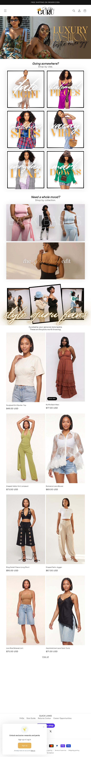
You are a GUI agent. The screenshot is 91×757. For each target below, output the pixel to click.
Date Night (12, 105)
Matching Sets (14, 145)
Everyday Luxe (13, 185)
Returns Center (44, 718)
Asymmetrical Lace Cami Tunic (58, 648)
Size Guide (31, 718)
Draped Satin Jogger (54, 567)
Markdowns (52, 185)
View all (45, 657)
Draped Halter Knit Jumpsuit (17, 486)
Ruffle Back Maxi (52, 405)
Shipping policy (73, 750)
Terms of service (60, 750)
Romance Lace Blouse (54, 486)
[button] (5, 11)
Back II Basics (13, 237)
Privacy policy (47, 750)
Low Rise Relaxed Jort (14, 648)
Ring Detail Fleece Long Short (18, 567)
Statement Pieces (55, 105)
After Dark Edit (14, 275)
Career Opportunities (62, 718)
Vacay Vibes (52, 145)
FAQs (22, 718)
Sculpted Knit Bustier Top (16, 405)
